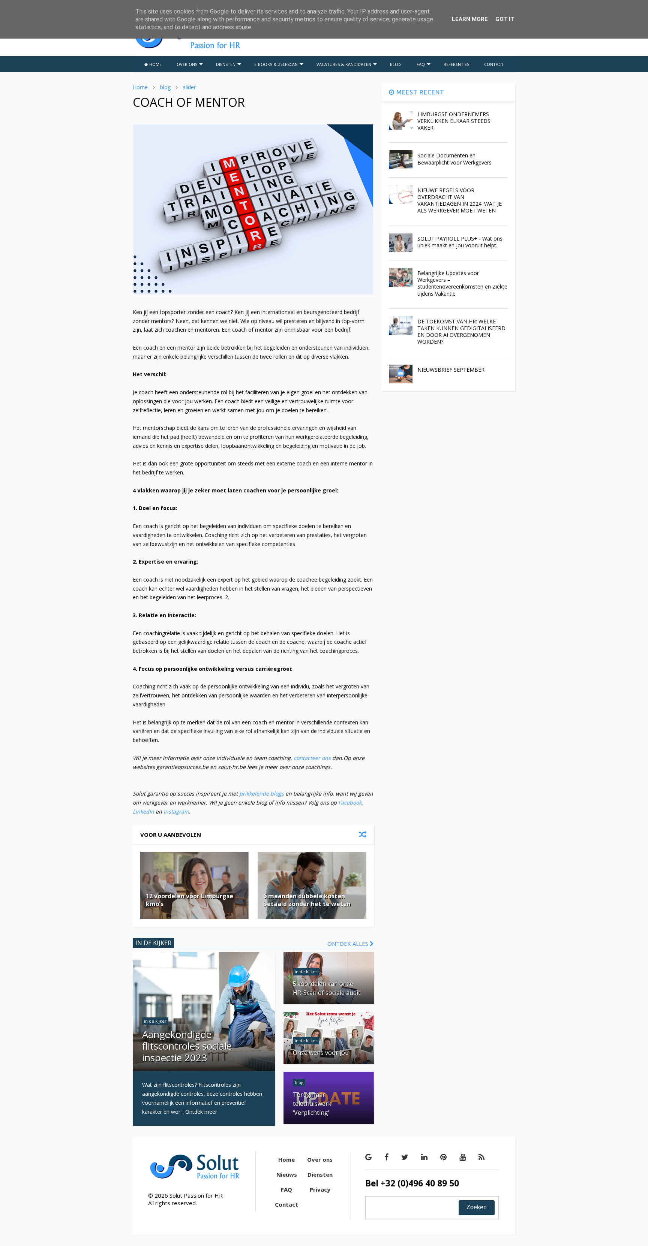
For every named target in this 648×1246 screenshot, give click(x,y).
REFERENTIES (456, 64)
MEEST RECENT (419, 92)
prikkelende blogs (261, 793)
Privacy (320, 1189)
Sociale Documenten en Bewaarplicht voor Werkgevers (454, 159)
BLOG (396, 64)
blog (165, 87)
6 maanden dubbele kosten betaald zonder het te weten (307, 900)
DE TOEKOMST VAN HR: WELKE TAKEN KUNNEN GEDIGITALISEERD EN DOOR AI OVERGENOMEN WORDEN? (461, 332)
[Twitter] (404, 1157)
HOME (155, 64)
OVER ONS (187, 64)
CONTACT (494, 64)
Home (140, 87)
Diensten (320, 1174)
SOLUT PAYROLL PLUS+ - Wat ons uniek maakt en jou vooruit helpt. (459, 242)
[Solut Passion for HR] (187, 47)
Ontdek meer (201, 1111)
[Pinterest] (443, 1157)
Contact (286, 1204)
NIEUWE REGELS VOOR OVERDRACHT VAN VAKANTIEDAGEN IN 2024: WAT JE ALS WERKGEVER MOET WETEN (459, 200)
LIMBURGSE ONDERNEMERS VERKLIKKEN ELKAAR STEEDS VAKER (453, 121)
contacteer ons (312, 757)
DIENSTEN (226, 64)
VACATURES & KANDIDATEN (343, 64)
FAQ (421, 64)
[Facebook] (386, 1157)
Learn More (470, 19)
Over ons (320, 1159)
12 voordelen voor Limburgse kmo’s (189, 900)
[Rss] (481, 1157)
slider (189, 87)
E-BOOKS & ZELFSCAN (276, 64)
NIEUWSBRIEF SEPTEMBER (450, 369)
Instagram (176, 811)
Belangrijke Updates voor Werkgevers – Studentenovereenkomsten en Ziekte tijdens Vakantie (462, 283)
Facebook (350, 802)
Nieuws (286, 1174)
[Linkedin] (424, 1157)
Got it (504, 19)
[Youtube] (462, 1157)
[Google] (368, 1157)
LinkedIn (143, 811)
